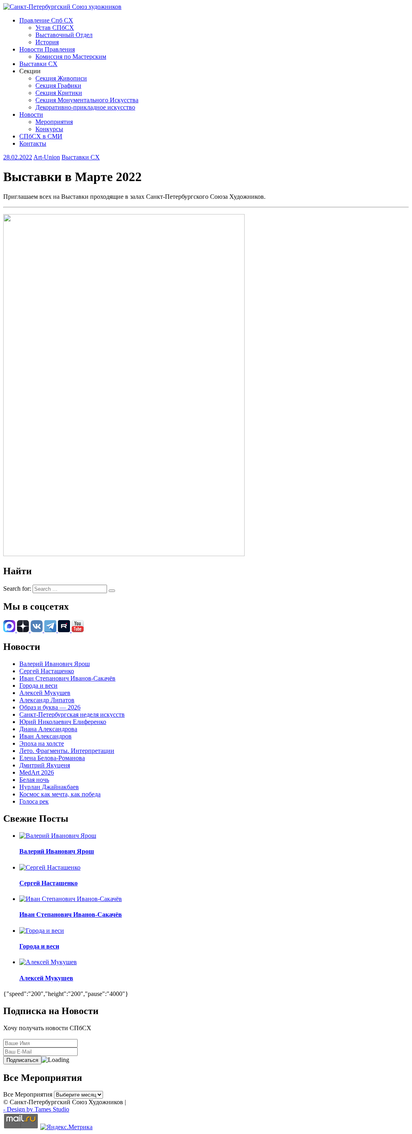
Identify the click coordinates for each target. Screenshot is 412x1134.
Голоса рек (34, 801)
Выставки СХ (38, 63)
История (47, 42)
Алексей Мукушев (44, 692)
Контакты (32, 143)
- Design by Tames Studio (36, 1109)
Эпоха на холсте (41, 743)
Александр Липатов (46, 700)
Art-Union (46, 157)
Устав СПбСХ (54, 27)
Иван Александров (45, 736)
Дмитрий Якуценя (44, 765)
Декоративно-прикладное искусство (85, 107)
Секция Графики (58, 85)
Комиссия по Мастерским (70, 56)
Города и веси (38, 685)
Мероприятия (54, 121)
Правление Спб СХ (46, 20)
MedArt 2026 (36, 772)
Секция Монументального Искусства (86, 100)
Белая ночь (34, 779)
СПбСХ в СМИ (40, 136)
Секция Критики (58, 92)
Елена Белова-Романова (52, 758)
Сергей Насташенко (46, 671)
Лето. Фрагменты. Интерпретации (66, 750)
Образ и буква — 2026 (49, 707)
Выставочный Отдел (64, 34)
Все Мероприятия (27, 1094)
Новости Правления (47, 49)
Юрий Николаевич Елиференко (62, 721)
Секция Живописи (61, 78)
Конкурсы (49, 129)
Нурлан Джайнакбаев (49, 786)
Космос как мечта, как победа (60, 794)
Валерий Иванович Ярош (54, 663)
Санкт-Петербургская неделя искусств (72, 714)
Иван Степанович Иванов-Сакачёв (67, 678)
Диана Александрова (48, 729)
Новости (31, 114)
